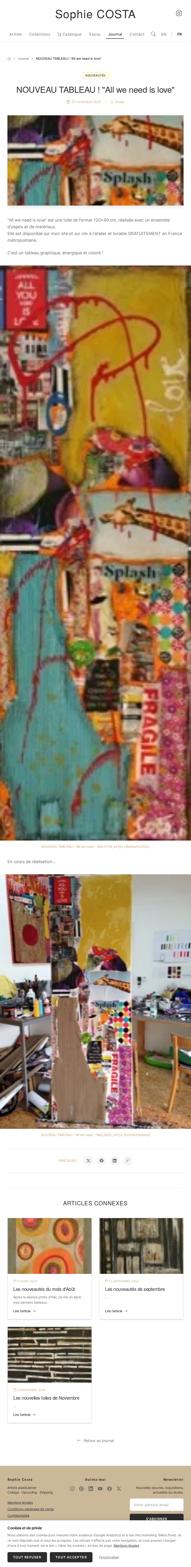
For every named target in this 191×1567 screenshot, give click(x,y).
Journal (115, 34)
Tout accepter (71, 1557)
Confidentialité (18, 1515)
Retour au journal (99, 1440)
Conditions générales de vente (30, 1509)
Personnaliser (109, 1557)
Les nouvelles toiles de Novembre (46, 1397)
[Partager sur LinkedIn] (114, 1160)
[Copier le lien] (127, 1160)
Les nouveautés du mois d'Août (44, 1288)
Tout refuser (27, 1557)
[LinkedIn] (91, 1488)
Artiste (15, 34)
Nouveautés (95, 75)
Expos (95, 34)
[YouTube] (100, 1488)
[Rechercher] (153, 34)
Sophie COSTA (95, 13)
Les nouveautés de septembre (135, 1288)
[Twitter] (118, 1488)
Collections (39, 34)
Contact (137, 34)
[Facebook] (109, 1488)
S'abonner (156, 1519)
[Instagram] (179, 13)
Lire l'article (22, 1311)
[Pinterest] (81, 1488)
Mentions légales (20, 1502)
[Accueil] (9, 58)
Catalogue (71, 34)
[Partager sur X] (88, 1160)
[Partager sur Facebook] (101, 1160)
